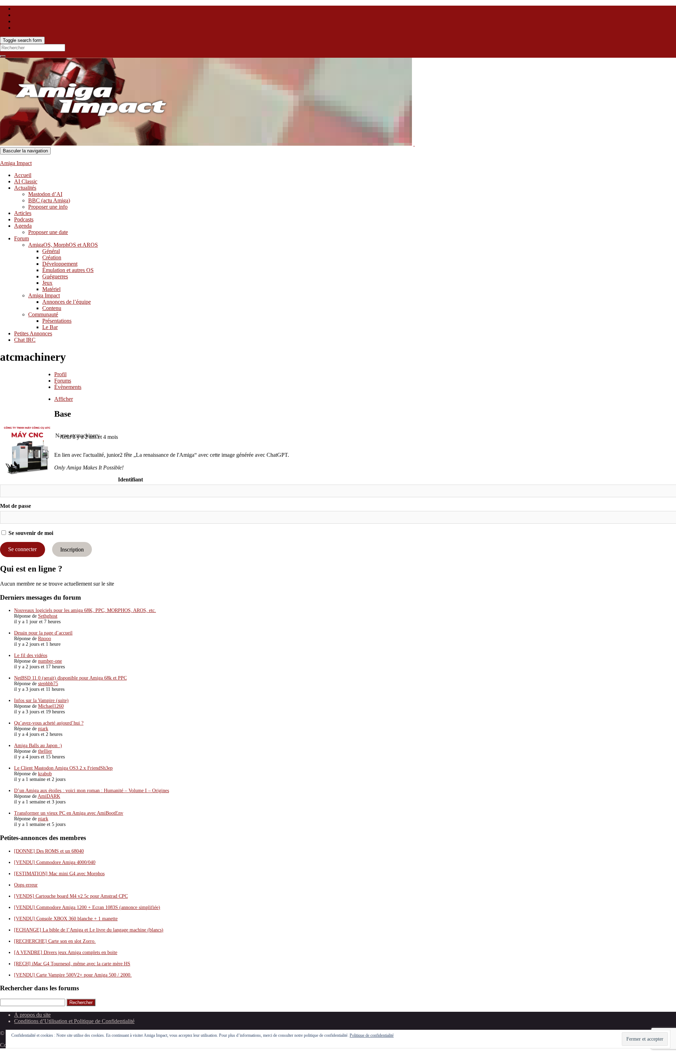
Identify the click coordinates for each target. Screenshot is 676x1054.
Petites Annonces (33, 333)
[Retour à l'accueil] (414, 144)
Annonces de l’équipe (66, 302)
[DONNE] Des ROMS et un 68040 (49, 851)
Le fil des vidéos (30, 655)
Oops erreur (26, 885)
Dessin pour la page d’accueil (43, 633)
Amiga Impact (16, 163)
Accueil (22, 175)
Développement (59, 264)
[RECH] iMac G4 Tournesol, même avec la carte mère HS (72, 963)
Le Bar (50, 327)
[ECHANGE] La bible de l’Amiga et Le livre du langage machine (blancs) (88, 930)
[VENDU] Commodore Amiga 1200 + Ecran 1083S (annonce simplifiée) (87, 907)
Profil (60, 374)
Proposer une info (48, 207)
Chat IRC (25, 340)
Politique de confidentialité (372, 1035)
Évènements (67, 387)
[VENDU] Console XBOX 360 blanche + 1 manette (66, 918)
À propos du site (32, 1015)
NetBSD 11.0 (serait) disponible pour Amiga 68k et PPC (70, 678)
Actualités (25, 188)
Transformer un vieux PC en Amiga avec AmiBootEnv (68, 813)
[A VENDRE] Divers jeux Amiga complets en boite (65, 952)
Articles (22, 213)
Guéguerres (55, 276)
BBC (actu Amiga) (49, 200)
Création (51, 257)
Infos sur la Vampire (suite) (41, 700)
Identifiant (130, 479)
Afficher (63, 399)
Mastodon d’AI (45, 194)
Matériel (51, 289)
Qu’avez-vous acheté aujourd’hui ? (48, 723)
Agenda (23, 226)
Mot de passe (15, 506)
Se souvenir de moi (30, 533)
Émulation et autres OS (68, 270)
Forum (21, 238)
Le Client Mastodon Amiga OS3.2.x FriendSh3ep (63, 768)
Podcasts (23, 219)
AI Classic (25, 181)
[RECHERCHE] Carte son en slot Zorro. (55, 941)
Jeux (47, 283)
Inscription (72, 549)
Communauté (43, 314)
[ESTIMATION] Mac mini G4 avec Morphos (59, 873)
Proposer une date (48, 232)
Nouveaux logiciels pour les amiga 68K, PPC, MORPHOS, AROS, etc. (85, 610)
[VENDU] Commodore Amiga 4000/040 (54, 862)
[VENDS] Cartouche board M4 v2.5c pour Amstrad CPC (71, 896)
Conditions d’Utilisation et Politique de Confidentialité (74, 1021)
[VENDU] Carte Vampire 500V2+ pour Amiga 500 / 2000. (73, 975)
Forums (62, 381)
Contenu (51, 308)
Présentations (56, 321)
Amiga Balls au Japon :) (38, 745)
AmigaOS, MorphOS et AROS (63, 245)
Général (51, 251)
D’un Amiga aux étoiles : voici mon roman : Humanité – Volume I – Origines (91, 790)
